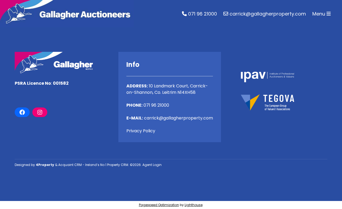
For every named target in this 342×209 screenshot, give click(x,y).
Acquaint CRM (70, 164)
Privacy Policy (140, 131)
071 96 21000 (202, 13)
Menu (319, 13)
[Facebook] (22, 112)
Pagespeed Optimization (159, 205)
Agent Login (152, 164)
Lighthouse (194, 205)
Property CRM (117, 164)
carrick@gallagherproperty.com (267, 13)
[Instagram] (39, 112)
